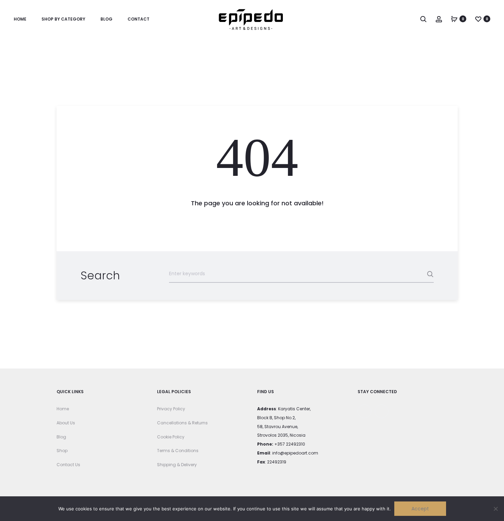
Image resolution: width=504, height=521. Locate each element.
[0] (454, 18)
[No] (495, 508)
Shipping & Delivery (177, 465)
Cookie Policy (170, 437)
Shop (62, 450)
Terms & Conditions (178, 450)
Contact (138, 19)
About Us (66, 423)
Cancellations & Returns (182, 423)
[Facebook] (364, 411)
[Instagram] (381, 411)
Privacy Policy (171, 409)
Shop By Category (63, 19)
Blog (106, 19)
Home (20, 19)
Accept (420, 508)
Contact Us (68, 465)
